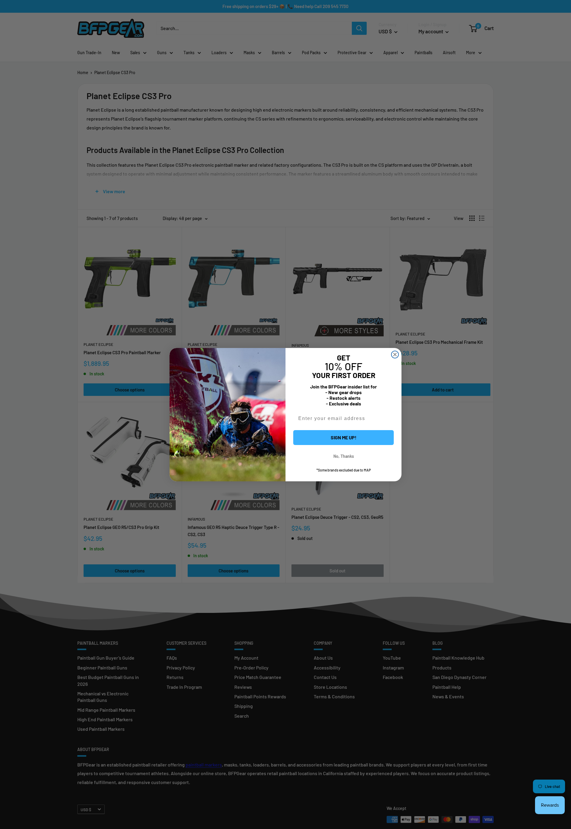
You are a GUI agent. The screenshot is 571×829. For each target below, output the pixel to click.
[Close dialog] (395, 354)
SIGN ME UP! (344, 437)
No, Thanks (343, 456)
